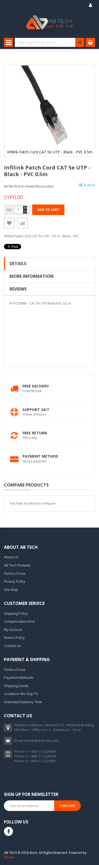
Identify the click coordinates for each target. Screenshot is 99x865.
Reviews (18, 289)
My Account (13, 629)
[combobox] (49, 42)
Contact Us (12, 645)
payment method (40, 456)
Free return (34, 432)
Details (18, 263)
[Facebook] (8, 831)
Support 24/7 (35, 409)
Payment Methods (18, 677)
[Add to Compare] (22, 223)
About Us (11, 557)
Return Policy (14, 637)
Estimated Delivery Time (23, 701)
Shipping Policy (16, 613)
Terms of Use (14, 573)
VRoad (9, 857)
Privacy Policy (14, 581)
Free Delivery (35, 386)
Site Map (11, 589)
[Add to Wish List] (9, 223)
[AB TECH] (49, 22)
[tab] (49, 263)
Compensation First (19, 621)
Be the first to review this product (29, 186)
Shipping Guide (16, 685)
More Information (32, 276)
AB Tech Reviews (17, 565)
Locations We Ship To (21, 693)
